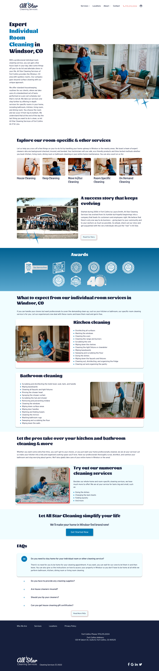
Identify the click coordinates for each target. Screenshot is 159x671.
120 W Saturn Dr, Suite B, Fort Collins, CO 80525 (95, 640)
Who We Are (22, 626)
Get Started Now (79, 532)
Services (84, 6)
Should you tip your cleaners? (45, 597)
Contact (116, 6)
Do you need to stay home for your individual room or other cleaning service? (67, 558)
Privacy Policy (70, 626)
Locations (97, 6)
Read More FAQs (79, 613)
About (106, 6)
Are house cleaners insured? (44, 589)
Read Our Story (89, 237)
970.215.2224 (104, 634)
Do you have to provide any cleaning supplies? (53, 581)
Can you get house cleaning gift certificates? (52, 605)
